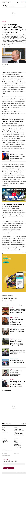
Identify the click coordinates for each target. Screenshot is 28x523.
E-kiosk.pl (16, 438)
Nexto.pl (15, 441)
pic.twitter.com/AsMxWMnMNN (11, 111)
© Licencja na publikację (7, 295)
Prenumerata (5, 441)
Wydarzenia (12, 6)
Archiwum (4, 442)
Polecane (10, 305)
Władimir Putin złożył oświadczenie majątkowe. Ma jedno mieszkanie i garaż (17, 157)
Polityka (4, 21)
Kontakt (3, 430)
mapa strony (4, 453)
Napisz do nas (5, 432)
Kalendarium (16, 453)
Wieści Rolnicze (17, 445)
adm (3, 68)
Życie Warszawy (17, 447)
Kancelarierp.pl (17, 444)
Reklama (4, 438)
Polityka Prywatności (18, 429)
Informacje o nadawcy (19, 433)
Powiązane (4, 305)
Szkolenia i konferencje (7, 451)
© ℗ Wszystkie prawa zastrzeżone (9, 297)
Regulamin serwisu (18, 432)
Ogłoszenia (4, 440)
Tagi (21, 305)
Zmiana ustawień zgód (19, 430)
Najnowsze (16, 305)
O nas (3, 429)
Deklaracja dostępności (19, 434)
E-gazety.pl (16, 440)
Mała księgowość (17, 442)
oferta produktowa (6, 455)
